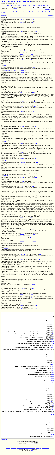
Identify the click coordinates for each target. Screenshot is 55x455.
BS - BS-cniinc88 (22, 50)
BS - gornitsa (21, 67)
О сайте (47, 5)
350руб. (52, 364)
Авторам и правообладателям (21, 448)
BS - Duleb (21, 294)
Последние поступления (16, 5)
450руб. (53, 329)
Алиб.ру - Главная (9, 5)
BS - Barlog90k (22, 229)
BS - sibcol (21, 40)
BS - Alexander (22, 22)
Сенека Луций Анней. (38, 13)
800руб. (53, 343)
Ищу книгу (40, 5)
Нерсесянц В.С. (40, 11)
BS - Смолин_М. (22, 234)
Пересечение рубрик (51, 15)
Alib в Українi (33, 448)
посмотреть (6, 70)
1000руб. (52, 335)
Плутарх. (17, 11)
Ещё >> (14, 311)
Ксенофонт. (43, 13)
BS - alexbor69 (22, 241)
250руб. (52, 370)
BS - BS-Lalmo (22, 177)
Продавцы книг (25, 5)
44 (1, 311)
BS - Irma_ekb (22, 190)
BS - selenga (21, 195)
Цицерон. (24, 11)
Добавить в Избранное (45, 448)
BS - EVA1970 (22, 126)
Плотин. (30, 11)
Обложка (5, 160)
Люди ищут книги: (49, 313)
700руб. (53, 416)
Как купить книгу (30, 5)
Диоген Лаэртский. (35, 11)
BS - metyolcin (22, 72)
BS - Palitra (21, 284)
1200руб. (52, 372)
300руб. (52, 397)
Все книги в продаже (48, 9)
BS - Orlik (21, 19)
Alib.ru (3, 1)
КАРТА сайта (8, 448)
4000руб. (52, 380)
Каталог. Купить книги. (14, 1)
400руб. (52, 339)
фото (5, 65)
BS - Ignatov (21, 31)
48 (6, 311)
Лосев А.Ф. (21, 11)
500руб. (52, 345)
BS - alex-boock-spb (22, 162)
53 (12, 311)
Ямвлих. (46, 13)
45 (2, 311)
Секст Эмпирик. (3, 12)
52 (11, 311)
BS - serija (21, 115)
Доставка (44, 5)
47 (5, 311)
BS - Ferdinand (22, 181)
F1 (4, 134)
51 (9, 311)
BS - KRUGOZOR (22, 288)
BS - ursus (21, 217)
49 (7, 311)
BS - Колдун (21, 54)
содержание (6, 175)
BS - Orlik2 (21, 152)
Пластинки (37, 448)
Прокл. (33, 13)
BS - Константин (22, 92)
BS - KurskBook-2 (22, 186)
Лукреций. (49, 13)
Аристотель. (11, 11)
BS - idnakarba (22, 111)
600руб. (52, 366)
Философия (27, 1)
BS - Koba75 (21, 297)
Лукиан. (27, 11)
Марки (40, 448)
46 (3, 311)
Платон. (14, 11)
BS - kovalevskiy (22, 158)
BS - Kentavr (21, 220)
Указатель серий (28, 448)
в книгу (32, 450)
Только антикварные (4, 15)
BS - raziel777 (22, 101)
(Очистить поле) (19, 7)
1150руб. (52, 347)
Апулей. (44, 11)
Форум (21, 5)
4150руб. (52, 412)
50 (8, 311)
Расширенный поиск (14, 8)
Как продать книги (36, 5)
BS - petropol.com (22, 254)
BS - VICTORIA (22, 202)
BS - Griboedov (22, 259)
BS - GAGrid (21, 45)
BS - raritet (21, 302)
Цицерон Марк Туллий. (49, 11)
